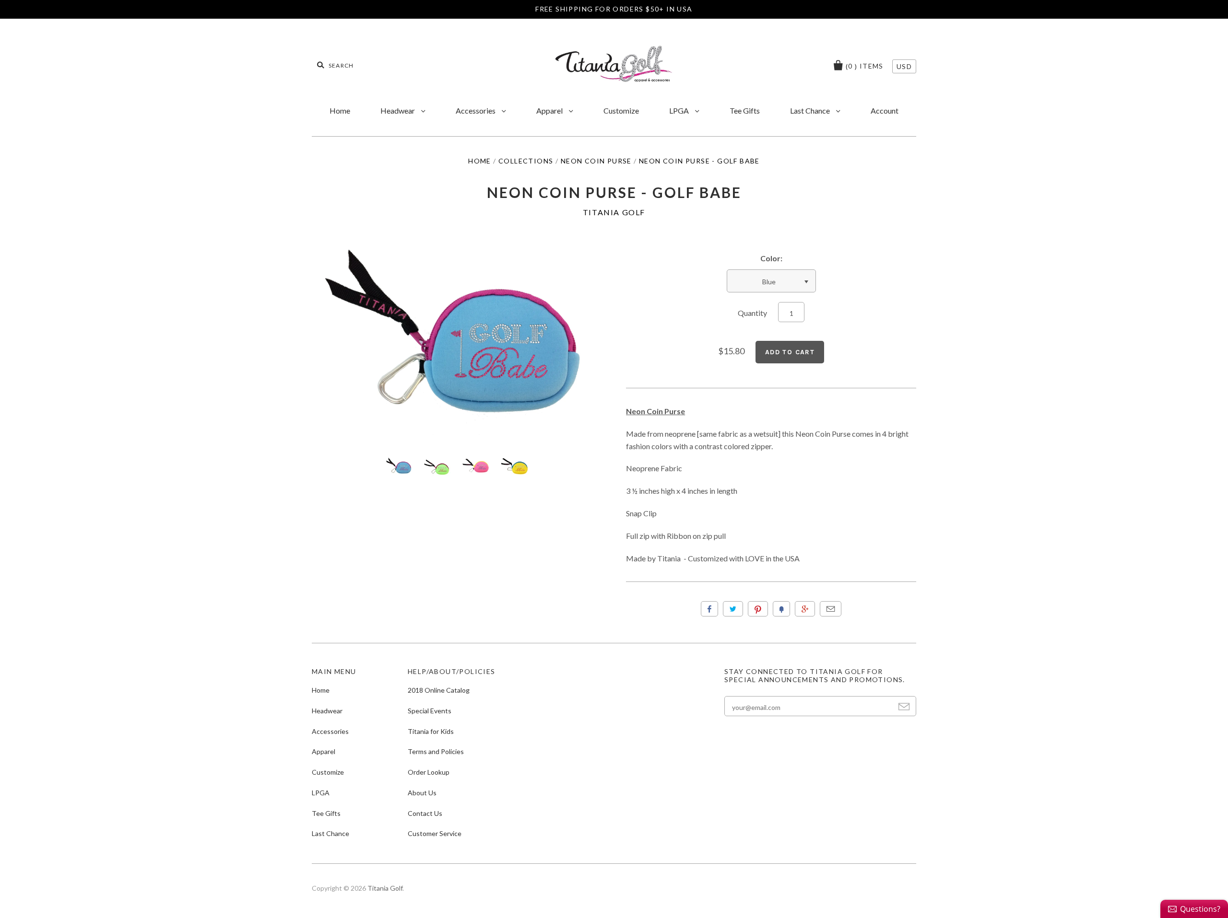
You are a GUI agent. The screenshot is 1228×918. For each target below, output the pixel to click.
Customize (621, 110)
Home (340, 110)
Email (830, 608)
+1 (805, 608)
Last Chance (810, 110)
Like (709, 608)
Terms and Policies (436, 751)
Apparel (550, 110)
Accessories (476, 110)
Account (884, 110)
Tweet (733, 608)
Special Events (429, 711)
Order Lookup (428, 772)
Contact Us (425, 813)
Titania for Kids (431, 731)
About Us (422, 793)
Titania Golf (614, 212)
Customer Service (434, 833)
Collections (525, 161)
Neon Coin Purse (596, 161)
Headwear (398, 110)
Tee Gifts (745, 110)
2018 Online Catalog (439, 690)
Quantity (752, 312)
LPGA (679, 110)
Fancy (781, 608)
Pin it (758, 608)
